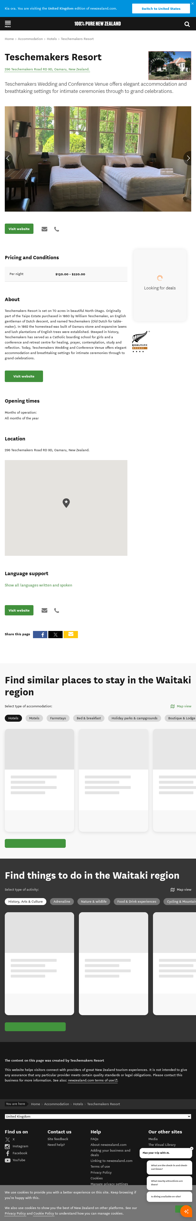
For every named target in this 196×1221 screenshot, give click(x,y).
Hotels (13, 718)
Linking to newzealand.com (111, 1161)
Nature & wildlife (94, 902)
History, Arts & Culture (25, 902)
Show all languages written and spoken (38, 585)
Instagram (20, 1146)
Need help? (56, 1145)
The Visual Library (162, 1145)
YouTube (18, 1160)
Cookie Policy (43, 1213)
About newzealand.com (108, 1145)
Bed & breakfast (89, 718)
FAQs (94, 1139)
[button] (8, 24)
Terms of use (100, 1167)
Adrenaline (62, 902)
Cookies (97, 1178)
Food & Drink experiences (136, 902)
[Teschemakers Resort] (169, 65)
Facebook (19, 1153)
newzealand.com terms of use (93, 1080)
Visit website (19, 228)
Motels (34, 718)
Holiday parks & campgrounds (135, 718)
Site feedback (58, 1139)
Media (153, 1139)
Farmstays (58, 718)
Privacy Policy (101, 1172)
